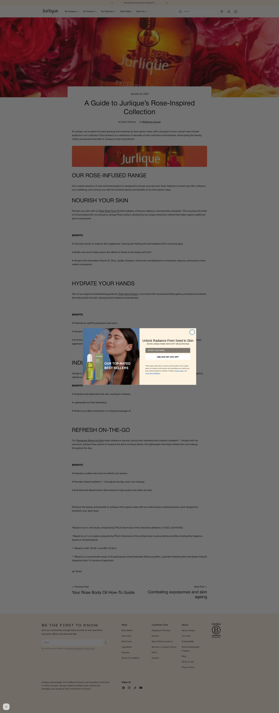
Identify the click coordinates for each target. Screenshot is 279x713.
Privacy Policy (179, 371)
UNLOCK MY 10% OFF (168, 357)
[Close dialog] (192, 332)
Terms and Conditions (152, 373)
